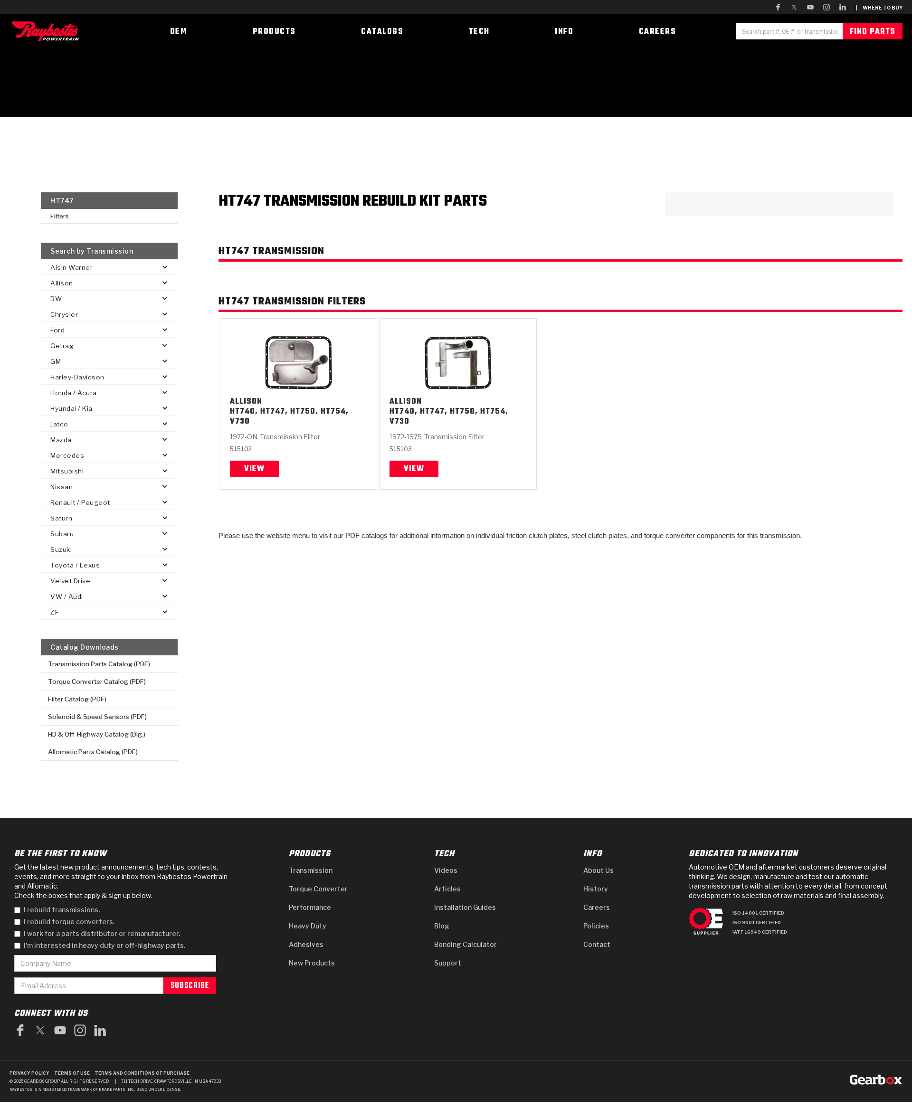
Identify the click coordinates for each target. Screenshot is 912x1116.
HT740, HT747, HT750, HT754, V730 (289, 417)
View (254, 469)
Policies (596, 926)
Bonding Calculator (465, 944)
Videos (445, 870)
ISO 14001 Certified (758, 913)
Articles (447, 889)
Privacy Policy (29, 1073)
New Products (312, 963)
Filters (59, 216)
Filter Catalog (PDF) (77, 699)
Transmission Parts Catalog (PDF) (99, 664)
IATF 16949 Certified (759, 932)
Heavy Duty (307, 926)
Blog (441, 926)
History (595, 889)
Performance (310, 907)
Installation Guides (465, 907)
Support (447, 963)
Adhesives (306, 944)
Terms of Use (72, 1073)
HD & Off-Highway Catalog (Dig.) (96, 734)
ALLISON (246, 402)
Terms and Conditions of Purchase (142, 1073)
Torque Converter (318, 889)
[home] (47, 31)
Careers (596, 907)
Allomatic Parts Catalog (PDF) (93, 752)
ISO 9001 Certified (756, 922)
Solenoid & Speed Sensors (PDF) (97, 716)
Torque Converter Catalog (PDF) (97, 681)
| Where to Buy (878, 7)
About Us (598, 870)
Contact (596, 944)
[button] (109, 267)
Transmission (310, 870)
